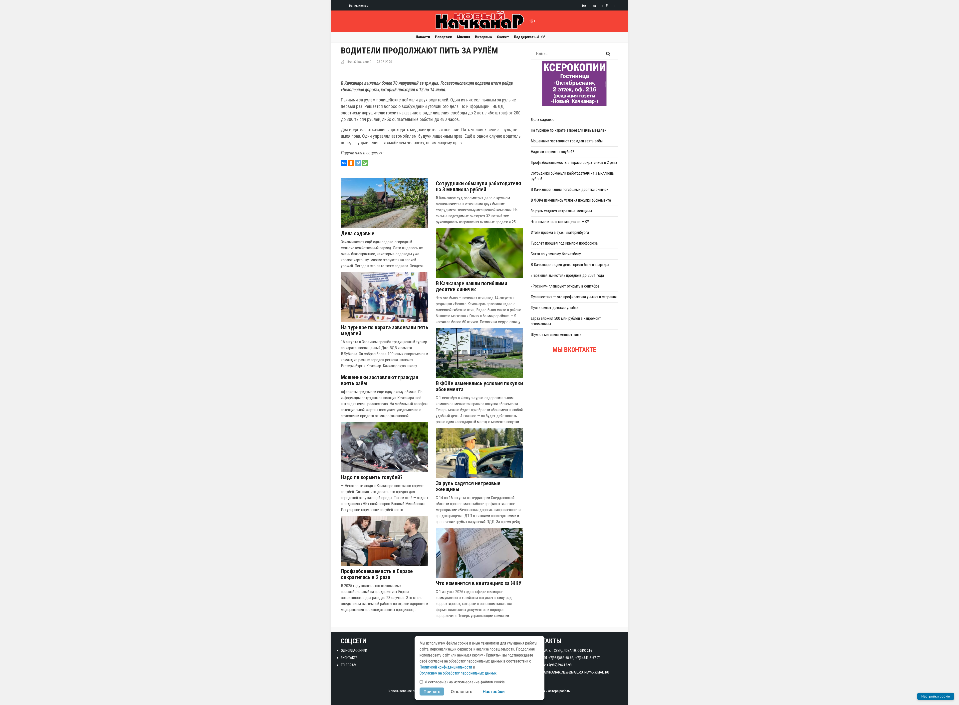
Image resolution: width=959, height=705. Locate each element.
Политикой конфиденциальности (446, 667)
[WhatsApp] (365, 163)
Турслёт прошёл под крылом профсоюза (564, 243)
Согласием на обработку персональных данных (458, 673)
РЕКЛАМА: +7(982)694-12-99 (551, 665)
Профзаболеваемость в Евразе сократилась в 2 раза (377, 574)
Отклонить (461, 691)
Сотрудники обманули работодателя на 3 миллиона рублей (478, 187)
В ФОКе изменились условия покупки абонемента (479, 386)
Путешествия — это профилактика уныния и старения (574, 297)
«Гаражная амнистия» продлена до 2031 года (567, 275)
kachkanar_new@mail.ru (562, 672)
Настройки (494, 691)
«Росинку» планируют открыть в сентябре (565, 286)
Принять (432, 691)
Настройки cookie (935, 696)
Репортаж (443, 37)
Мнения (463, 37)
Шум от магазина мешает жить (556, 334)
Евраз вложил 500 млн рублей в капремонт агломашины (566, 321)
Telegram (348, 665)
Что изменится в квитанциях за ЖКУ (478, 583)
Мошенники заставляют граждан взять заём (379, 380)
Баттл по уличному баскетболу (556, 254)
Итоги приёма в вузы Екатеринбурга (560, 232)
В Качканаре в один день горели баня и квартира (570, 264)
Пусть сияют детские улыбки (554, 307)
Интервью (483, 37)
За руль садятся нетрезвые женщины (468, 486)
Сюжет (503, 37)
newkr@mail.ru (596, 672)
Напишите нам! (359, 5)
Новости (423, 37)
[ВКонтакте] (344, 163)
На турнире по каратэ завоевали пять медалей (384, 331)
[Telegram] (358, 163)
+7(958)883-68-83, (561, 658)
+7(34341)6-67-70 (587, 658)
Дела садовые (357, 234)
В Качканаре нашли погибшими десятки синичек (471, 287)
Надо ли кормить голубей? (372, 477)
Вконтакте (349, 658)
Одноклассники (354, 651)
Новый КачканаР (359, 62)
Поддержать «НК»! (529, 37)
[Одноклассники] (351, 163)
